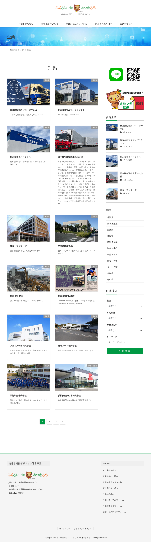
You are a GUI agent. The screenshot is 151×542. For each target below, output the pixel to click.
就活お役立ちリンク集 (76, 24)
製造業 (110, 230)
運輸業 (110, 236)
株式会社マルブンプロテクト (71, 110)
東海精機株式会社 (66, 246)
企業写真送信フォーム (112, 506)
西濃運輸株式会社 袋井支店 (23, 110)
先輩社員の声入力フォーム (114, 512)
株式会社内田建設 (66, 296)
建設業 (110, 217)
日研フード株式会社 (67, 346)
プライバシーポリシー (83, 529)
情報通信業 (112, 242)
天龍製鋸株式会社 (18, 396)
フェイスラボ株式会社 (20, 346)
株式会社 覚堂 (16, 296)
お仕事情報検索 (25, 24)
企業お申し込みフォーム (113, 500)
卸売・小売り (113, 248)
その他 (110, 279)
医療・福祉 (112, 254)
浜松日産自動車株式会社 (69, 396)
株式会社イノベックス (20, 157)
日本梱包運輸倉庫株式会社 (70, 157)
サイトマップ (64, 529)
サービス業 (112, 267)
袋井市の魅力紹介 (103, 24)
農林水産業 (112, 224)
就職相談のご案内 (49, 24)
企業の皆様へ (126, 24)
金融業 (110, 273)
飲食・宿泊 (112, 261)
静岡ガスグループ (18, 246)
